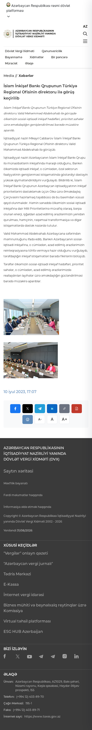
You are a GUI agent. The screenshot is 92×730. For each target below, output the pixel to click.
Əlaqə (29, 63)
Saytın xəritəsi (18, 471)
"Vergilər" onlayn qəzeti (26, 553)
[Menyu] (85, 41)
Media (9, 76)
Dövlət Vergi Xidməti (19, 51)
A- (40, 419)
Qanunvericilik (52, 51)
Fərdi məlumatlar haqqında (23, 495)
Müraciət (11, 63)
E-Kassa (11, 584)
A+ (64, 419)
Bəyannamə (13, 57)
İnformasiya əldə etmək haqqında (27, 507)
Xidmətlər (37, 57)
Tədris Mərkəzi (17, 574)
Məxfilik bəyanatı (16, 483)
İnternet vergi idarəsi (24, 595)
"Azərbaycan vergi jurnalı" (28, 563)
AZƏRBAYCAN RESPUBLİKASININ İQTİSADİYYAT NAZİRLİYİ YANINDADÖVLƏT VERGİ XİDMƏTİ (35, 33)
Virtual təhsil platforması (27, 621)
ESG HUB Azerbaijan (23, 631)
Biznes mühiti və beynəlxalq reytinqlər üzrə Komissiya (45, 608)
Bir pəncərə (59, 57)
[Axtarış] (85, 33)
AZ (85, 26)
